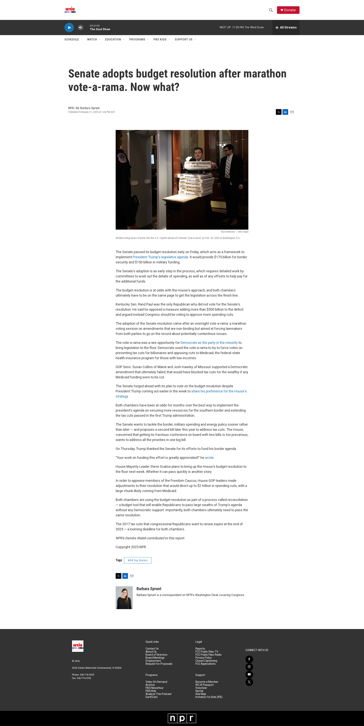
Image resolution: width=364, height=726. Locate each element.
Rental (199, 691)
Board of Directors (156, 654)
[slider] (86, 27)
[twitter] (249, 682)
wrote (209, 458)
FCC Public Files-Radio (208, 654)
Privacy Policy (203, 657)
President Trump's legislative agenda (160, 257)
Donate (290, 10)
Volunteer (201, 688)
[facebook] (249, 659)
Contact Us (152, 648)
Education (113, 39)
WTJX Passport (204, 684)
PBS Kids (160, 39)
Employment (153, 660)
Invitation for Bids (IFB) (208, 697)
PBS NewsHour (155, 688)
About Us (151, 651)
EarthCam (152, 697)
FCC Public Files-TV (206, 651)
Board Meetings (155, 657)
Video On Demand (156, 681)
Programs (137, 39)
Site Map (200, 694)
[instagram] (249, 667)
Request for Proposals (159, 663)
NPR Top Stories (137, 560)
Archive (150, 684)
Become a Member (206, 681)
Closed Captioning (206, 660)
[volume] (80, 27)
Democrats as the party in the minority (209, 343)
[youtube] (249, 674)
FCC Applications (205, 663)
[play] (69, 27)
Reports (200, 648)
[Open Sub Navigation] (81, 39)
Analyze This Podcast (159, 694)
